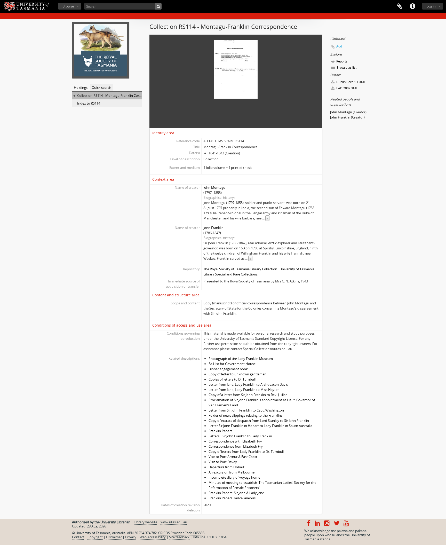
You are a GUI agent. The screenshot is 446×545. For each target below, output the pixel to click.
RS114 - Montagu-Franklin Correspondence (126, 95)
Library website (145, 522)
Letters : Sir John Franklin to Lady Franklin (240, 436)
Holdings (80, 87)
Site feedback (179, 537)
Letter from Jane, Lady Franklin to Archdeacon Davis (248, 384)
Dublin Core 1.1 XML (350, 82)
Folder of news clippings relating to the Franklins (245, 415)
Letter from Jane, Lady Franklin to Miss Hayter (244, 389)
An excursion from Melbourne (231, 472)
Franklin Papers (220, 431)
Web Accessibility (153, 537)
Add (339, 46)
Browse (68, 6)
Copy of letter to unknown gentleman (237, 374)
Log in (431, 6)
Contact (78, 537)
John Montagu (214, 187)
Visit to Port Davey (223, 462)
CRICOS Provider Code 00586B (181, 533)
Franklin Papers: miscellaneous (232, 498)
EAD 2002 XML (346, 88)
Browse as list (346, 67)
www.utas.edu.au (174, 522)
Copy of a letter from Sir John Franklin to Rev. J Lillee (248, 394)
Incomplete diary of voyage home (234, 477)
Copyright (95, 537)
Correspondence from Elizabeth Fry (236, 446)
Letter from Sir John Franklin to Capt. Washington (246, 410)
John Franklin (213, 227)
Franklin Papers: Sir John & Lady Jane (236, 493)
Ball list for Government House (232, 363)
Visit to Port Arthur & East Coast (233, 456)
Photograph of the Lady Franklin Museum (241, 358)
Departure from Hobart (226, 467)
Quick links (412, 6)
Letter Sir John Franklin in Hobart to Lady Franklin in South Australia (260, 425)
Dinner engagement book (228, 369)
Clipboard (399, 6)
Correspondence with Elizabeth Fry (235, 441)
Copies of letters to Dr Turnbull (232, 379)
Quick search (101, 87)
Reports (341, 61)
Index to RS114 (88, 103)
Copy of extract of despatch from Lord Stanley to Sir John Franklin (259, 420)
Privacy (130, 537)
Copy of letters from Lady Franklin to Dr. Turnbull (246, 451)
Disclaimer (114, 537)
